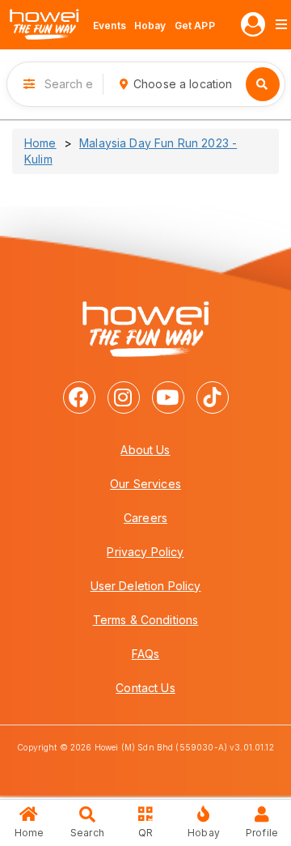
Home (40, 143)
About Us (145, 450)
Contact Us (145, 688)
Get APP (195, 25)
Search (87, 833)
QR (145, 833)
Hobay (150, 25)
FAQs (146, 654)
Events (109, 25)
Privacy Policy (145, 552)
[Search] (263, 84)
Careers (145, 518)
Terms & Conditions (146, 620)
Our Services (145, 484)
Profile (262, 833)
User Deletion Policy (146, 586)
